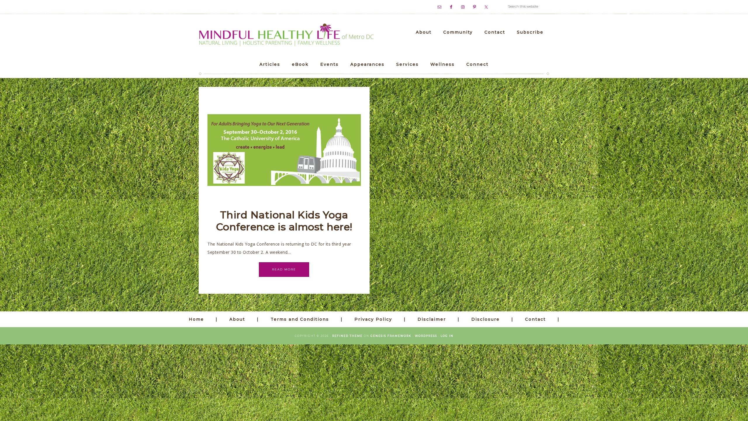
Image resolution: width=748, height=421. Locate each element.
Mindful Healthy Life (286, 35)
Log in (447, 335)
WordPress (426, 335)
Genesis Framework (390, 335)
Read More (284, 269)
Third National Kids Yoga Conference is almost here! (284, 221)
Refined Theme (347, 335)
